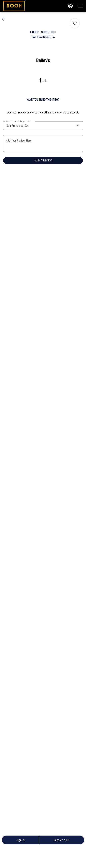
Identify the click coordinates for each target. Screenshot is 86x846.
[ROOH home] (21, 6)
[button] (5, 19)
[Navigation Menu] (80, 6)
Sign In (20, 840)
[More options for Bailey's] (75, 23)
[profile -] (70, 5)
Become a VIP (62, 840)
